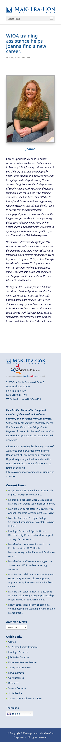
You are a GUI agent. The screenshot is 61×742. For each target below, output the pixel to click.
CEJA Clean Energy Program (23, 646)
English (15, 713)
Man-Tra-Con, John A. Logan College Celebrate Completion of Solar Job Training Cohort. (31, 521)
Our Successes (16, 677)
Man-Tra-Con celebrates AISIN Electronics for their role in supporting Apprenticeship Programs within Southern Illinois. (31, 595)
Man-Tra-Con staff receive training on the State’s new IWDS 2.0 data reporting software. (30, 565)
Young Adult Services (19, 667)
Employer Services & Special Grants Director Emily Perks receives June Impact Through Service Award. (30, 535)
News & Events (16, 672)
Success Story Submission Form (25, 698)
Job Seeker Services (18, 657)
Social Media (15, 693)
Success (26, 57)
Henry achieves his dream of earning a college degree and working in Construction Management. (31, 608)
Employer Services (18, 652)
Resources (13, 683)
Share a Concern (17, 688)
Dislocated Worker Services (23, 662)
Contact (12, 641)
